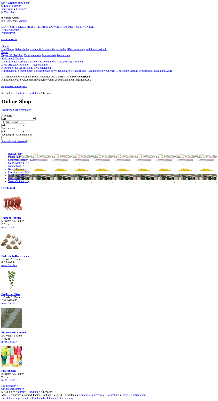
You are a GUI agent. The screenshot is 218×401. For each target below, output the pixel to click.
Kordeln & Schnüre (40, 49)
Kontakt (83, 394)
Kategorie (6, 115)
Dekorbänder (22, 49)
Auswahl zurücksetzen (13, 141)
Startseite (21, 93)
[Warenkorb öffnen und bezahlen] (8, 12)
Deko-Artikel (8, 64)
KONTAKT (89, 26)
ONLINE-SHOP (9, 39)
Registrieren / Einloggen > (14, 86)
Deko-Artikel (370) (18, 162)
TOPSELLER (8, 188)
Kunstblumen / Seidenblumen (17, 70)
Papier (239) (14, 156)
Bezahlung (160, 70)
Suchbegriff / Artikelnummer (16, 134)
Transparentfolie (32, 55)
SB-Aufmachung (76, 49)
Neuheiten (109, 70)
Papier (4, 52)
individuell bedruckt (96, 49)
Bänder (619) (15, 153)
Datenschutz (112, 394)
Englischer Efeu (10, 294)
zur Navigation (9, 2)
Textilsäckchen (9, 61)
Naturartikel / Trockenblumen (32, 64)
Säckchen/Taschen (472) (21, 159)
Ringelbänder (58, 49)
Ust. (9, 20)
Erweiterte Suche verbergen (16, 109)
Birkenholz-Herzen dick (15, 256)
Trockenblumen (42, 67)
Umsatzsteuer (146, 70)
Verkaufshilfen (78, 70)
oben (12, 388)
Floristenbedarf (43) (18, 172)
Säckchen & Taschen (12, 58)
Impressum (7, 9)
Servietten (56, 70)
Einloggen (21, 9)
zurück (5, 388)
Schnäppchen (95, 70)
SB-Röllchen (16, 55)
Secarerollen (63, 55)
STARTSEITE (9, 26)
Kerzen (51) (14, 178)
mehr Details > (9, 227)
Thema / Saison (9, 121)
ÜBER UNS (75, 26)
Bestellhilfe (123, 70)
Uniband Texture (11, 217)
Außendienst (8, 32)
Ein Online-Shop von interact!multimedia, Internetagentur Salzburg (37, 398)
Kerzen (66, 70)
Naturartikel (7, 67)
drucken (19, 388)
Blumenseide (49, 55)
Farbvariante (8, 128)
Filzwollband (8, 370)
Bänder (5, 46)
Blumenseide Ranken (13, 332)
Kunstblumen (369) (18, 169)
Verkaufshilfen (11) (18, 181)
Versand (22, 20)
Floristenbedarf (42, 70)
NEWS (22, 26)
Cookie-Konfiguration (134, 394)
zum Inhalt (23, 2)
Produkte (33, 93)
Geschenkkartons (46, 61)
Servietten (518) (16, 175)
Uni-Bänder (7, 49)
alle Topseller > (9, 385)
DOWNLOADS (58, 26)
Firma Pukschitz (10, 29)
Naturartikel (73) (17, 165)
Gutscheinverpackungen (70, 61)
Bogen (5, 55)
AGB (169, 70)
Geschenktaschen (27, 61)
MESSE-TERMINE (38, 26)
